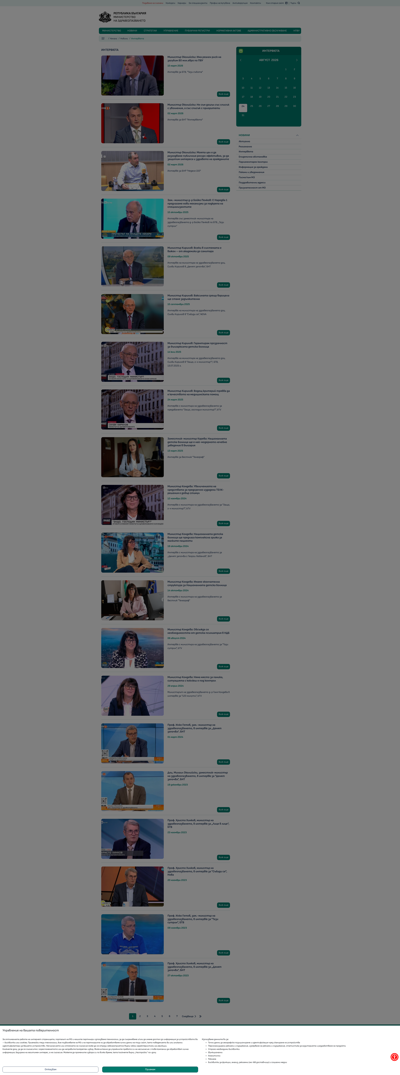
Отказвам (50, 1069)
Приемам (150, 1069)
